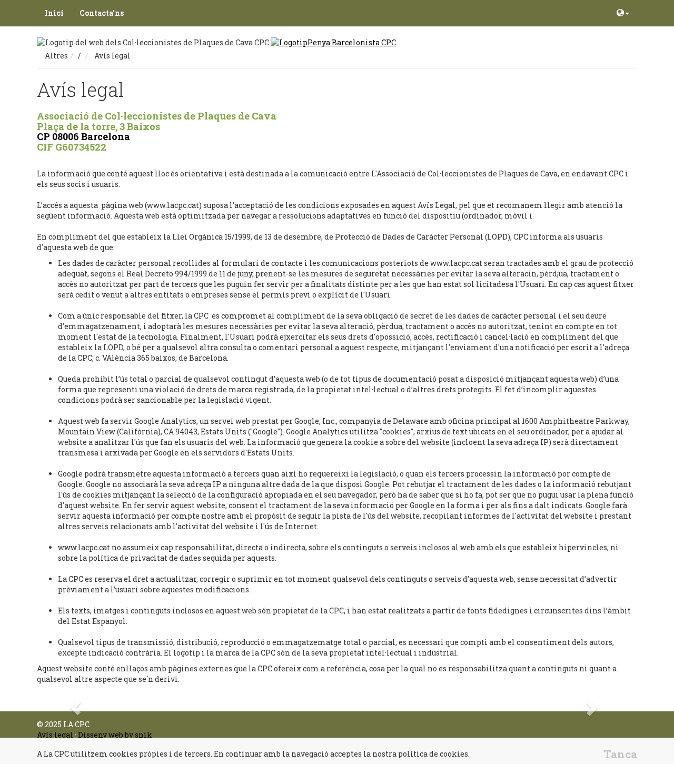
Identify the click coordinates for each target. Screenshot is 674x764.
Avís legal (55, 735)
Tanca (620, 754)
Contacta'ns (102, 13)
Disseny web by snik (115, 735)
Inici (54, 13)
